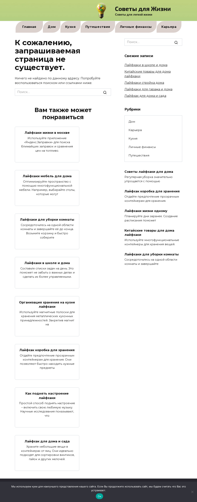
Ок (99, 496)
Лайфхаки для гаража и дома (148, 89)
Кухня (70, 27)
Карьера (169, 27)
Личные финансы (136, 27)
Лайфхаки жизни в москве (47, 133)
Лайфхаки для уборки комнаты (47, 219)
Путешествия (97, 27)
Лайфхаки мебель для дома (47, 176)
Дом (52, 27)
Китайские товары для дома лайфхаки (149, 232)
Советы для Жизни (143, 8)
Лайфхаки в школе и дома (47, 263)
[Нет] (192, 492)
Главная (29, 27)
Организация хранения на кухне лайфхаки (47, 304)
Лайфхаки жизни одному (145, 211)
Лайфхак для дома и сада (47, 441)
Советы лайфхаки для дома (148, 171)
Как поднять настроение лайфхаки (47, 396)
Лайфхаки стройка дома (144, 83)
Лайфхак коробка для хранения (47, 350)
